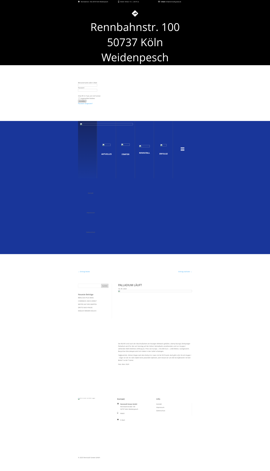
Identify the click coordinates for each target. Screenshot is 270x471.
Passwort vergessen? (85, 103)
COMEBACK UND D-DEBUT (87, 301)
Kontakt (90, 193)
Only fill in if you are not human (89, 96)
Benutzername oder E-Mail (87, 83)
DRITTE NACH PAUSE (85, 307)
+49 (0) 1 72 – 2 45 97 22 (131, 2)
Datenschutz (90, 232)
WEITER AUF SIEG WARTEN (87, 304)
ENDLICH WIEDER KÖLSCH (87, 311)
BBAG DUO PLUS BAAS (86, 298)
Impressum (91, 213)
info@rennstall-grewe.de (173, 2)
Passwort (81, 88)
